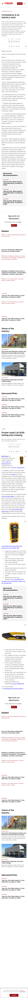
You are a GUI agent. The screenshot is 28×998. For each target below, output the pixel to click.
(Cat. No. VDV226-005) (17, 467)
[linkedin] (11, 46)
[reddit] (16, 46)
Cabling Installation (7, 11)
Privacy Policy (22, 991)
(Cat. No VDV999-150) (17, 579)
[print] (25, 46)
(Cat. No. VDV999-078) (17, 683)
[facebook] (9, 46)
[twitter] (14, 46)
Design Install (5, 349)
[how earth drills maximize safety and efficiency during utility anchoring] (14, 341)
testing (14, 474)
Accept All (14, 995)
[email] (18, 46)
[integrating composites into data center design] (14, 369)
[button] (3, 4)
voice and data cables (8, 496)
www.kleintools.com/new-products (13, 688)
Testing (3, 429)
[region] (14, 993)
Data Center (5, 377)
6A (23, 555)
